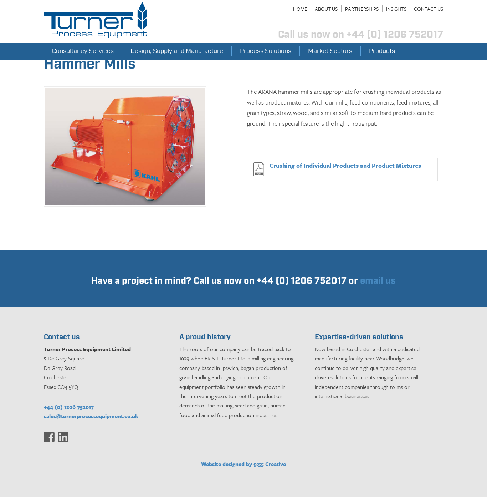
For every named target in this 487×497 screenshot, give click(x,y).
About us (326, 8)
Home (300, 8)
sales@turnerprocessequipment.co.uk (91, 416)
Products (382, 51)
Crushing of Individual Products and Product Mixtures (345, 165)
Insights (396, 8)
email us (378, 281)
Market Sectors (330, 51)
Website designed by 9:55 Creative (243, 464)
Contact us (428, 8)
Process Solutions (265, 51)
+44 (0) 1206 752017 (69, 407)
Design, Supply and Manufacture (176, 51)
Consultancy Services (83, 51)
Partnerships (362, 8)
